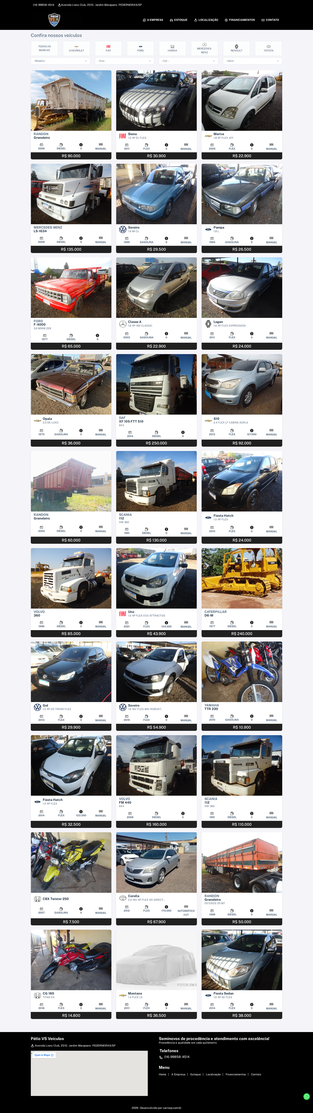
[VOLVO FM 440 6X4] (156, 765)
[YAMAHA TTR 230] (242, 672)
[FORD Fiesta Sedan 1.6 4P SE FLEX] (242, 960)
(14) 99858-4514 (43, 4)
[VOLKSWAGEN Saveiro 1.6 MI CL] (156, 194)
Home (162, 1074)
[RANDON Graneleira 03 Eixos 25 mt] (242, 862)
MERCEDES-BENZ (204, 50)
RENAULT (236, 50)
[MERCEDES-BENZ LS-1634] (71, 194)
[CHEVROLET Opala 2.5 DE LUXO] (71, 384)
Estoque (180, 19)
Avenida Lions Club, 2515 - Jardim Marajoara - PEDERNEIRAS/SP (101, 4)
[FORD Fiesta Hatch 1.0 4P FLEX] (242, 481)
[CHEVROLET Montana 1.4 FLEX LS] (156, 960)
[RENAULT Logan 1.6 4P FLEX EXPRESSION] (242, 287)
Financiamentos (242, 19)
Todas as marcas (44, 48)
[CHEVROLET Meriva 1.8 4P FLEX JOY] (242, 100)
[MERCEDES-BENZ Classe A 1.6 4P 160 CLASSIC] (156, 287)
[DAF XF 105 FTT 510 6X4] (156, 384)
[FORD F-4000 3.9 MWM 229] (71, 287)
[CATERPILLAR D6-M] (242, 578)
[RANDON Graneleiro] (71, 100)
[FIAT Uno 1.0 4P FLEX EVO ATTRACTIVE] (156, 578)
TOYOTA (269, 50)
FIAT (108, 50)
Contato (272, 19)
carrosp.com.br (172, 1107)
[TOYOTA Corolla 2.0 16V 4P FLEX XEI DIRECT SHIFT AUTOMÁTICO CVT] (156, 862)
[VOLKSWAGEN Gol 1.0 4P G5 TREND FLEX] (71, 672)
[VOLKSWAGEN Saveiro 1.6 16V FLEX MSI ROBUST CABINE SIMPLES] (156, 672)
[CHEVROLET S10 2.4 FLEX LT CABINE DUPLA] (242, 384)
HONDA (172, 50)
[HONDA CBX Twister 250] (71, 862)
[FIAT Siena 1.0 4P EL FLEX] (156, 100)
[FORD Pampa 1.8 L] (242, 194)
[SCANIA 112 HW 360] (156, 481)
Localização (208, 19)
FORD (140, 50)
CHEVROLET (76, 50)
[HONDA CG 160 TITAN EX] (71, 960)
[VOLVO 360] (71, 578)
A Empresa (155, 19)
